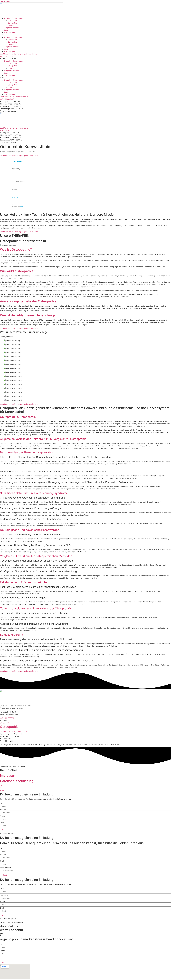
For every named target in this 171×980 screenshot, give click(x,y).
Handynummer (5, 867)
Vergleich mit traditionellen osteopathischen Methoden (36, 556)
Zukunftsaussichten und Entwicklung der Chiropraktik (35, 608)
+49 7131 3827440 (7, 99)
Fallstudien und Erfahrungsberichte (23, 582)
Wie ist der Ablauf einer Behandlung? (28, 315)
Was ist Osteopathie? (16, 249)
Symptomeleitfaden (11, 28)
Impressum (8, 776)
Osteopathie (12, 23)
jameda (21, 169)
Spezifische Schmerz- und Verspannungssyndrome (34, 493)
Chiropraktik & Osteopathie (18, 417)
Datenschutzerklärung (17, 781)
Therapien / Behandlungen (13, 18)
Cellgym (11, 25)
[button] (85, 35)
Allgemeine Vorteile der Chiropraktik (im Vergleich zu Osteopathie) (43, 439)
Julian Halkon (17, 161)
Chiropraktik (12, 21)
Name (2, 803)
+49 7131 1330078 (7, 56)
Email (2, 822)
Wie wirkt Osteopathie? (17, 271)
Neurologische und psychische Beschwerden (29, 530)
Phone (2, 816)
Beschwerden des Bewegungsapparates (26, 452)
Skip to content (6, 1)
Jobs (6, 30)
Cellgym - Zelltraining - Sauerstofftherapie (16, 731)
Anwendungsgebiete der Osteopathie (28, 301)
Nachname (4, 809)
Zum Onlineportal (10, 32)
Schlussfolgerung (11, 634)
